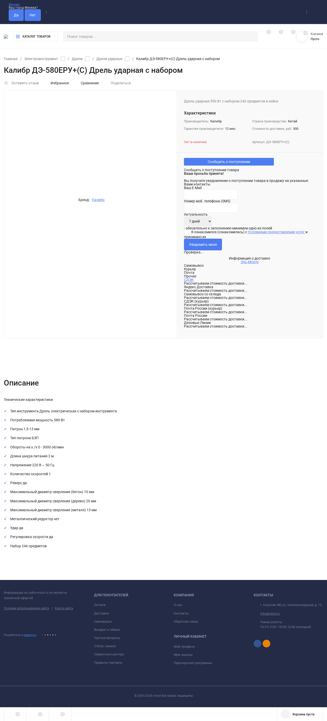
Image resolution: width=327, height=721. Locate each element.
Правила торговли (108, 663)
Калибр (98, 200)
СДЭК (189, 280)
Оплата (100, 605)
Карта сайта (64, 608)
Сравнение (90, 83)
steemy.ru (30, 635)
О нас (178, 605)
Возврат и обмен (107, 630)
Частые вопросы (107, 638)
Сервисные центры (109, 654)
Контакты (181, 613)
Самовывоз (103, 621)
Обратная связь (186, 621)
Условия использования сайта (26, 608)
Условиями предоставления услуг (276, 232)
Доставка (101, 613)
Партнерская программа (193, 663)
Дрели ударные (109, 59)
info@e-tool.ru (270, 613)
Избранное (60, 83)
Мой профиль (184, 646)
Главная (11, 59)
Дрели (77, 59)
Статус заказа (105, 646)
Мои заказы (183, 655)
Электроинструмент (41, 59)
